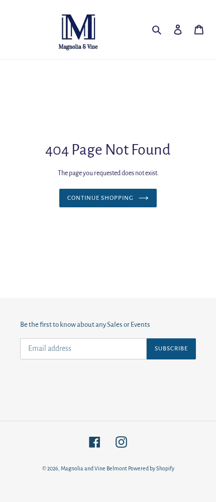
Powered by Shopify (151, 468)
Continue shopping (100, 198)
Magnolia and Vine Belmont (94, 468)
